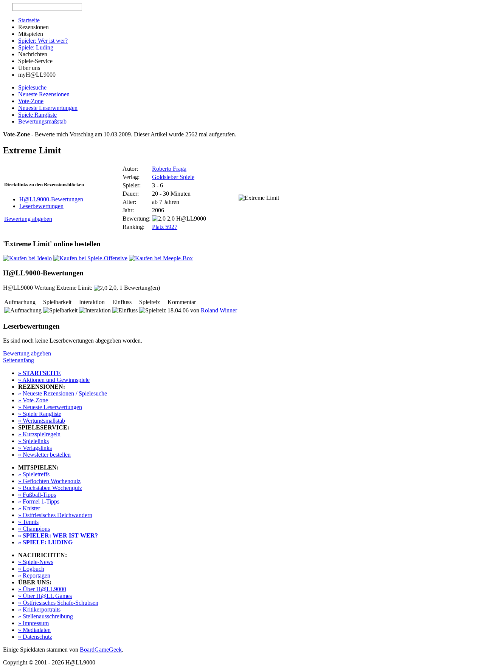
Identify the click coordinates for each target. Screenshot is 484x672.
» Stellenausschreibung (45, 616)
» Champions (34, 528)
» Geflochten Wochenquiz (49, 481)
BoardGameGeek (101, 649)
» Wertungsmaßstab (41, 420)
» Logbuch (31, 568)
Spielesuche (32, 87)
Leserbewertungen (41, 206)
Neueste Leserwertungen (48, 108)
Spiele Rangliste (37, 114)
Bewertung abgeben (28, 219)
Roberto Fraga (169, 168)
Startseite (29, 20)
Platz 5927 (164, 227)
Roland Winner (219, 310)
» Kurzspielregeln (39, 434)
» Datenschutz (35, 636)
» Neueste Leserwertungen (50, 407)
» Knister (29, 508)
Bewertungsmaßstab (42, 121)
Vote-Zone (30, 101)
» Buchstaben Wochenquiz (50, 488)
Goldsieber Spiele (173, 177)
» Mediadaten (34, 630)
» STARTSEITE (39, 373)
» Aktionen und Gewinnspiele (54, 380)
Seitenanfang (18, 360)
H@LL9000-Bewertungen (51, 199)
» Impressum (33, 623)
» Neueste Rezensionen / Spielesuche (62, 393)
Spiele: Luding (35, 47)
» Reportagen (34, 575)
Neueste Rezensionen (44, 94)
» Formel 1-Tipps (38, 501)
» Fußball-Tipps (37, 494)
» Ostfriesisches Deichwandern (55, 515)
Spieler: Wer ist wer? (43, 40)
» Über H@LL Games (45, 596)
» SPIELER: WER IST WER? (58, 535)
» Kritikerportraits (39, 609)
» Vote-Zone (33, 400)
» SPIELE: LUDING (45, 542)
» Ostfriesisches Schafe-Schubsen (58, 602)
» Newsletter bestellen (44, 454)
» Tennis (28, 522)
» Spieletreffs (34, 474)
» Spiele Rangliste (39, 414)
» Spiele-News (35, 562)
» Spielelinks (33, 441)
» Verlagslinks (35, 448)
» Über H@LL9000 (42, 589)
